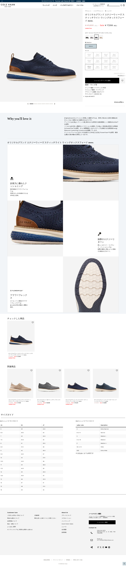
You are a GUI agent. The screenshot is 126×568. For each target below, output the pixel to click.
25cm (97, 55)
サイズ (87, 50)
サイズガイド (121, 75)
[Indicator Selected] (31, 103)
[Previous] (27, 103)
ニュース (64, 526)
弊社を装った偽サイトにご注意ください (45, 518)
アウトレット (88, 11)
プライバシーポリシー (58, 560)
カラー (98, 33)
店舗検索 (36, 515)
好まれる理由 (118, 102)
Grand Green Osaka (67, 524)
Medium (91, 46)
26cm (114, 55)
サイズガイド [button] (7, 414)
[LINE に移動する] (109, 547)
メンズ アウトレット (98, 11)
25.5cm (106, 55)
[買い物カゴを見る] (124, 5)
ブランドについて (66, 515)
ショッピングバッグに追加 (102, 80)
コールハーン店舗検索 (99, 4)
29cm (97, 67)
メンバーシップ (66, 521)
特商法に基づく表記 (77, 560)
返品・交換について (12, 524)
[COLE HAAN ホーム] (8, 5)
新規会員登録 (47, 560)
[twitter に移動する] (100, 547)
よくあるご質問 (11, 526)
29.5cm (106, 67)
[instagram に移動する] (103, 547)
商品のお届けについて (13, 518)
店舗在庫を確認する (119, 73)
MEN (83, 1)
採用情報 (64, 532)
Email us (99, 539)
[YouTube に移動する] (106, 547)
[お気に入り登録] (122, 80)
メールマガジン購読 (102, 522)
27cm (97, 61)
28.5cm (89, 67)
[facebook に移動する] (98, 547)
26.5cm (89, 61)
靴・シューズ (108, 11)
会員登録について (12, 521)
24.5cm (89, 55)
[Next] (54, 103)
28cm (114, 61)
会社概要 (64, 529)
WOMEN (78, 1)
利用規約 (68, 560)
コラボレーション (66, 518)
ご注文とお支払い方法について (15, 515)
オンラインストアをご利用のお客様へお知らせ (19, 529)
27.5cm (106, 61)
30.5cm (114, 67)
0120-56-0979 (101, 530)
